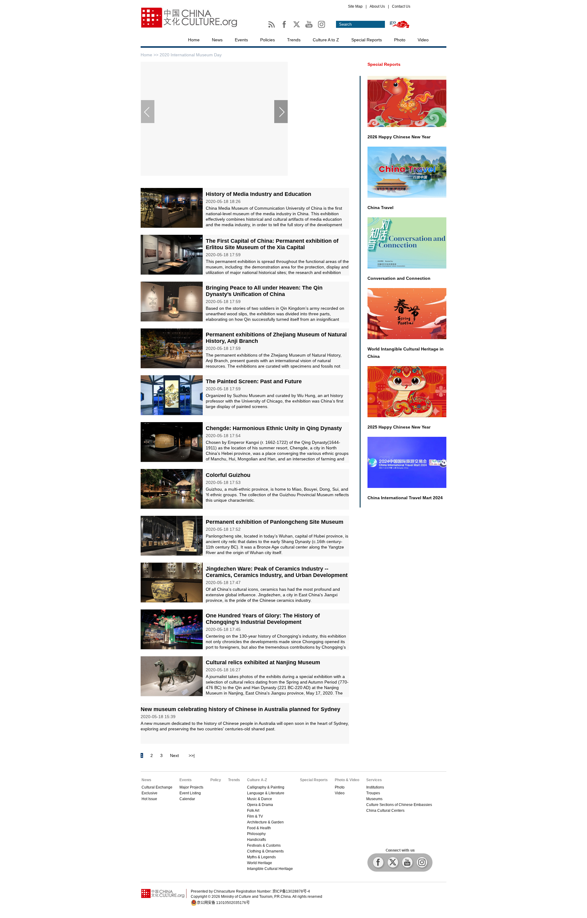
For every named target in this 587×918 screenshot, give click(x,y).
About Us (377, 6)
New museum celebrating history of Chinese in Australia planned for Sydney (240, 709)
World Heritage (259, 863)
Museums (374, 799)
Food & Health (259, 828)
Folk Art (253, 810)
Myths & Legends (261, 857)
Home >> (150, 54)
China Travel (380, 207)
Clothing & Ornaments (265, 851)
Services (374, 780)
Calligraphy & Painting (265, 787)
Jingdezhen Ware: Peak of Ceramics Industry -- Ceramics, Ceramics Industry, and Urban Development (277, 572)
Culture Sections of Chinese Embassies (399, 805)
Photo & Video (347, 780)
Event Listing (190, 793)
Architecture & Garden (265, 822)
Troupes (373, 793)
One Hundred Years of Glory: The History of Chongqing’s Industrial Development (263, 619)
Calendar (187, 799)
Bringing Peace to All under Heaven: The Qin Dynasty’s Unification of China (264, 291)
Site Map (355, 6)
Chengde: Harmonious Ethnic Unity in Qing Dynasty (274, 428)
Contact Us (401, 6)
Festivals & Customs (264, 845)
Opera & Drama (260, 805)
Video (423, 39)
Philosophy (256, 834)
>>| (192, 755)
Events (241, 39)
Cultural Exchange (157, 787)
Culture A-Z (257, 780)
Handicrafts (256, 839)
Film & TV (255, 816)
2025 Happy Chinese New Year (398, 427)
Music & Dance (259, 799)
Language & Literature (265, 793)
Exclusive (149, 793)
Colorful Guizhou (228, 475)
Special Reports (366, 39)
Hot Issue (149, 799)
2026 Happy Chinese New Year (398, 136)
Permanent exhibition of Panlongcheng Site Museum (274, 522)
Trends (294, 39)
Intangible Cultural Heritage (270, 869)
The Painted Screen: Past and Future (254, 381)
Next (174, 755)
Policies (267, 39)
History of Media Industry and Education (258, 194)
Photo (399, 39)
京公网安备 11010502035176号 (223, 903)
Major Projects (191, 787)
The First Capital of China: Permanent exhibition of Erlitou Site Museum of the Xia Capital (272, 244)
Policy (215, 780)
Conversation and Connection (398, 278)
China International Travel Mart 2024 (405, 497)
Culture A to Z (326, 39)
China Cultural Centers (385, 810)
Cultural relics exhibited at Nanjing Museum (263, 662)
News (217, 39)
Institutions (375, 787)
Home (194, 39)
